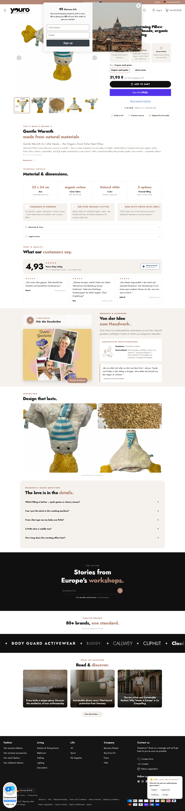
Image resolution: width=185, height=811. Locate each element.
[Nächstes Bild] (94, 57)
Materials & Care (35, 227)
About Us (42, 799)
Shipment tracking (60, 799)
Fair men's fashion (12, 757)
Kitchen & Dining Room (48, 748)
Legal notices (34, 236)
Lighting (40, 762)
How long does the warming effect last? (45, 537)
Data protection (95, 799)
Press (106, 757)
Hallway (40, 757)
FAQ (106, 762)
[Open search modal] (144, 10)
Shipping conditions (111, 799)
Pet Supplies (76, 757)
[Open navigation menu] (5, 10)
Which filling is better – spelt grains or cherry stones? (52, 501)
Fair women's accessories (15, 752)
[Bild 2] (39, 105)
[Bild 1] (22, 105)
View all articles (91, 714)
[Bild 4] (74, 105)
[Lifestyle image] (130, 451)
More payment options (140, 101)
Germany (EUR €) (173, 2)
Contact (144, 763)
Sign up (68, 43)
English (157, 2)
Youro (22, 795)
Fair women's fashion (13, 748)
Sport (73, 752)
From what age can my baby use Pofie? (44, 519)
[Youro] (20, 10)
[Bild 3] (57, 105)
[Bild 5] (91, 105)
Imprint (88, 804)
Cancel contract (61, 804)
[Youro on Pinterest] (138, 782)
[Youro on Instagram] (142, 782)
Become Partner (111, 748)
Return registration (149, 768)
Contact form (147, 759)
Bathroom (41, 752)
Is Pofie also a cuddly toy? (38, 528)
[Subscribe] (120, 590)
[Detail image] (130, 416)
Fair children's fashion (13, 762)
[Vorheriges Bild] (19, 57)
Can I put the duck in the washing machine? (47, 510)
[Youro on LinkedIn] (146, 782)
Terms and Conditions (78, 799)
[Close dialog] (138, 6)
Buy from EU (109, 752)
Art (71, 748)
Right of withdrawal (76, 804)
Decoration (42, 767)
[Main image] (60, 438)
